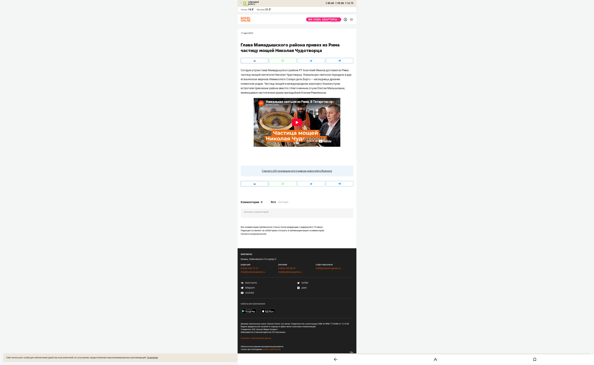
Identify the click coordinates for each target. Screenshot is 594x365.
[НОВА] (322, 19)
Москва (261, 9)
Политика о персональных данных (256, 338)
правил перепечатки (272, 349)
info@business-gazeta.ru (253, 272)
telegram (250, 287)
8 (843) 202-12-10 (249, 268)
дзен (304, 287)
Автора (283, 202)
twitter (304, 282)
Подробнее (152, 357)
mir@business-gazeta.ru (290, 272)
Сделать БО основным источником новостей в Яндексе (297, 171)
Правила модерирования (253, 234)
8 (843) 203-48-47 (287, 268)
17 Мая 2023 (247, 33)
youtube (249, 292)
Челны (244, 9)
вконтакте (251, 282)
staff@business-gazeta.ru (328, 268)
